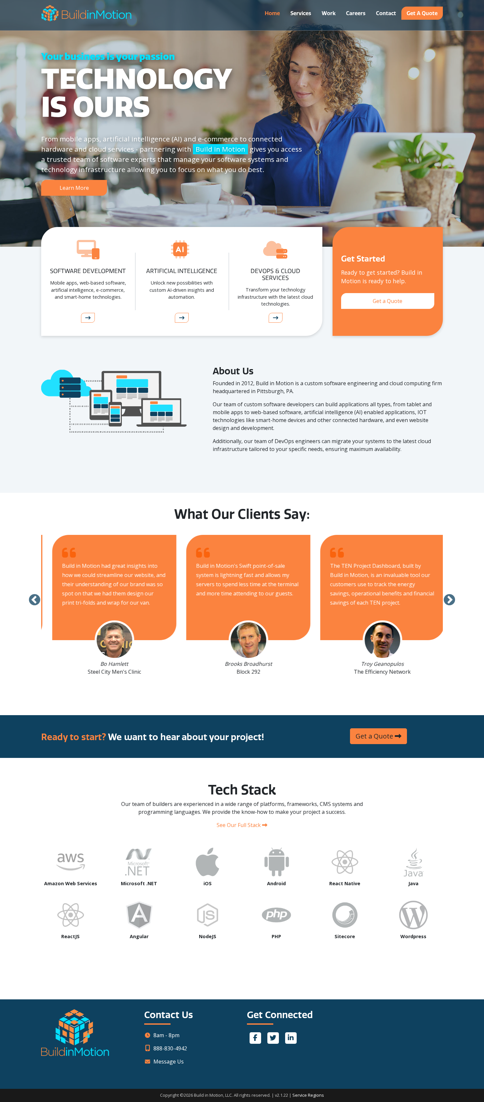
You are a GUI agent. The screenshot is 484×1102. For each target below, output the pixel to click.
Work (329, 13)
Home (272, 13)
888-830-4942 (170, 1048)
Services (300, 13)
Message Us (168, 1061)
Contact (386, 13)
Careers (355, 13)
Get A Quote (422, 13)
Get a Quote (387, 301)
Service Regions (308, 1095)
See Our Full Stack (239, 825)
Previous (34, 600)
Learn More (74, 187)
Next (449, 600)
